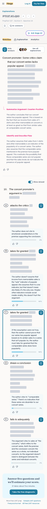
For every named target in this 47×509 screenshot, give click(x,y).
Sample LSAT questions (32, 501)
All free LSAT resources (30, 503)
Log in (27, 4)
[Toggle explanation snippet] (41, 206)
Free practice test (14, 503)
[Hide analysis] (5, 49)
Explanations (9, 11)
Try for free (39, 4)
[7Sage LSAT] (9, 4)
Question (7, 39)
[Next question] (33, 16)
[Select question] (28, 16)
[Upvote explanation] (4, 169)
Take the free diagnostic (23, 492)
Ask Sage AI (36, 33)
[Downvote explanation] (8, 169)
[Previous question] (23, 16)
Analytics (35, 39)
